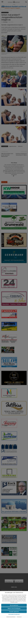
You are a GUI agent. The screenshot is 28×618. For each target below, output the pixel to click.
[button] (14, 605)
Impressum (19, 616)
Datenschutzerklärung (10, 616)
